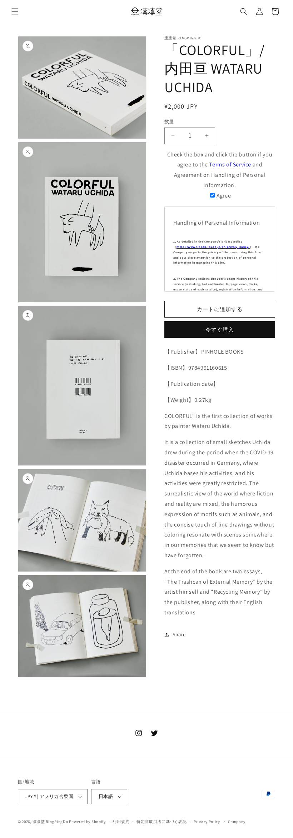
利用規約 (121, 821)
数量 (169, 122)
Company (236, 821)
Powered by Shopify (87, 821)
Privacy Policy (207, 821)
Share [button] (179, 634)
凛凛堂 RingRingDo (50, 821)
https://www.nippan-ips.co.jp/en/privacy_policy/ (213, 247)
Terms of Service (230, 164)
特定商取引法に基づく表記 (161, 821)
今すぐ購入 (219, 329)
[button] (15, 11)
